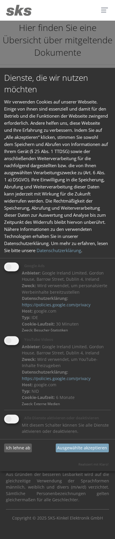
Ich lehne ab (18, 448)
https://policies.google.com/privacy (56, 305)
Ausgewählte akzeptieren (82, 448)
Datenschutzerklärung (59, 250)
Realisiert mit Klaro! (93, 464)
